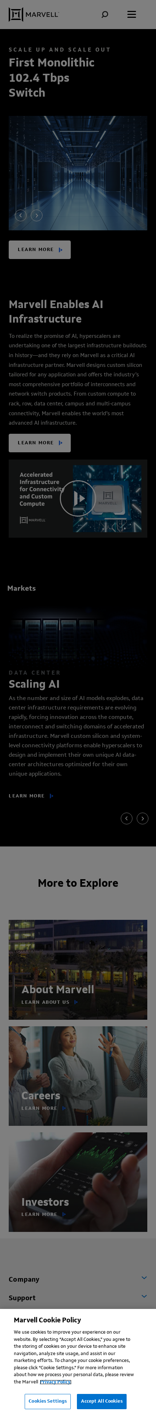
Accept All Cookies (101, 1401)
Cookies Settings (48, 1401)
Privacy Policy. (55, 1382)
